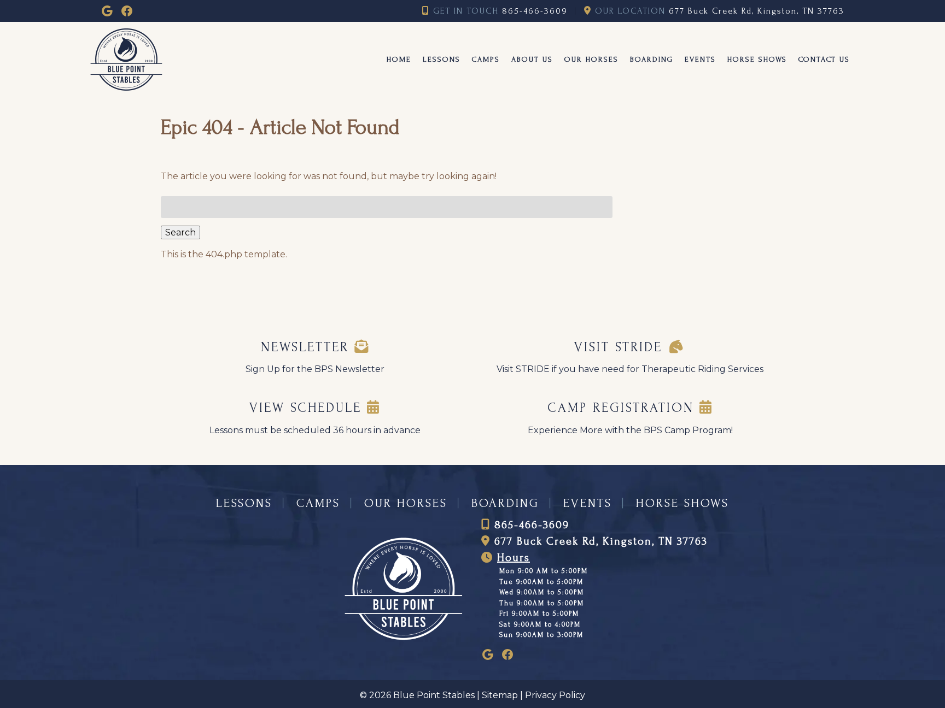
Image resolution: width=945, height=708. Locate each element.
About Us (532, 59)
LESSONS (244, 503)
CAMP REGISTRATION (623, 407)
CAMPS (318, 503)
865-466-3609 (535, 11)
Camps (486, 59)
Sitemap (500, 695)
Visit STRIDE (621, 347)
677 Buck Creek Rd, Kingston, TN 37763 (756, 11)
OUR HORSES (405, 503)
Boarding (651, 59)
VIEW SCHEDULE (308, 407)
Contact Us (824, 59)
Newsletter (307, 347)
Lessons (441, 59)
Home (399, 59)
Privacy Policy (555, 695)
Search (180, 232)
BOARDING (505, 503)
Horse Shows (757, 59)
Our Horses (591, 59)
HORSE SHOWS (682, 503)
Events (700, 59)
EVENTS (587, 503)
